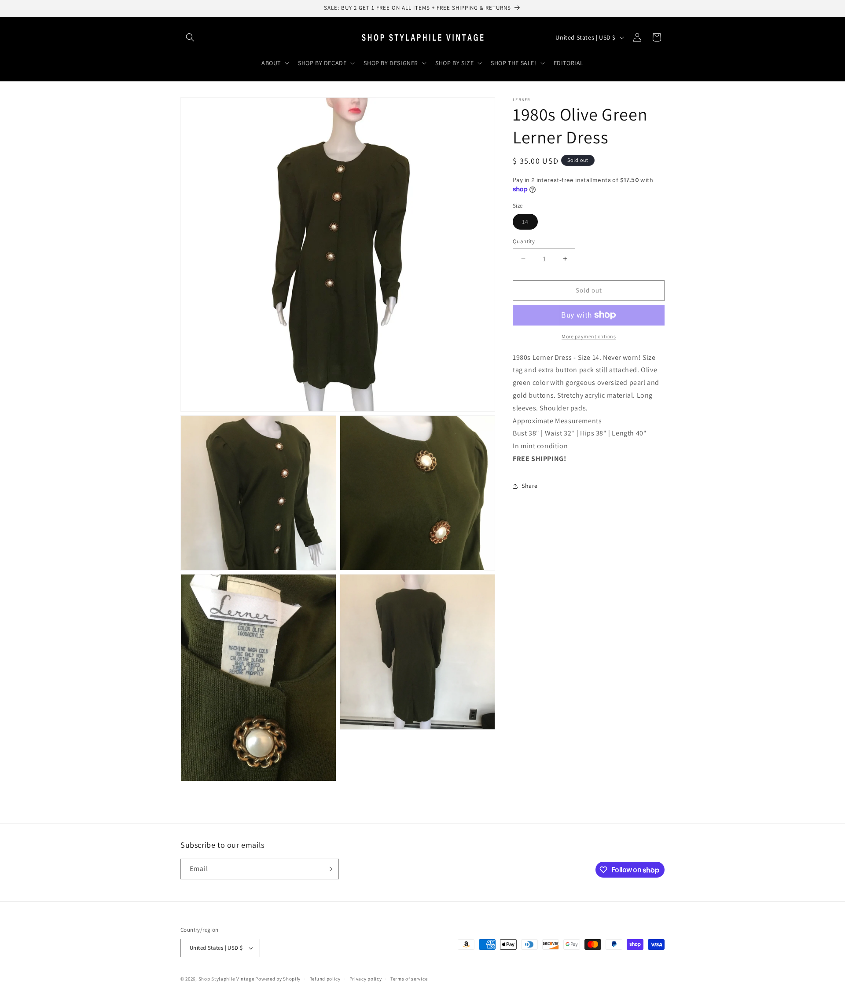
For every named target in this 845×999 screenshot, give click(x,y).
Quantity (524, 241)
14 (530, 223)
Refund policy (325, 979)
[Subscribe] (328, 869)
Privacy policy (365, 979)
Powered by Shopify (278, 979)
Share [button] (530, 486)
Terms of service (408, 979)
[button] (190, 37)
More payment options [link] (589, 336)
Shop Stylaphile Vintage (226, 979)
